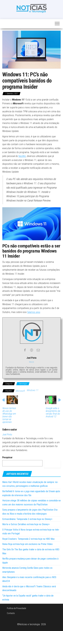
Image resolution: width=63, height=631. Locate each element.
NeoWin (22, 156)
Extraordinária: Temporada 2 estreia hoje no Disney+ (27, 519)
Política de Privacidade (16, 608)
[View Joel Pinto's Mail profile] (38, 350)
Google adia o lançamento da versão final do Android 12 (53, 412)
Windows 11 (32, 390)
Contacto (11, 613)
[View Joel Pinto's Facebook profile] (24, 350)
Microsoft (20, 390)
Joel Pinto (7, 434)
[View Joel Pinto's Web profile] (31, 350)
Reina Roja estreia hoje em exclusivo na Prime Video (27, 544)
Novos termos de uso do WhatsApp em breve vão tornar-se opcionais (9, 415)
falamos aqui (33, 312)
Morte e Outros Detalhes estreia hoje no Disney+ (26, 524)
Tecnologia (23, 384)
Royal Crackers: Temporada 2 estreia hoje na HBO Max (28, 538)
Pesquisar (7, 457)
